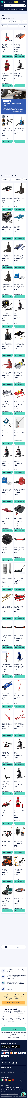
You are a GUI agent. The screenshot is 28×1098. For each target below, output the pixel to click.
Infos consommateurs (6, 1096)
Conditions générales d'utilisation (9, 1094)
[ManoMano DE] (9, 1080)
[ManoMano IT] (2, 1080)
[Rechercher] (5, 6)
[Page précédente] (3, 947)
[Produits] (2, 5)
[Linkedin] (2, 1062)
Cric (3, 15)
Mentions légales (5, 1089)
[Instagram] (13, 1062)
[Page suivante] (24, 947)
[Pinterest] (9, 1062)
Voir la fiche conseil (18, 111)
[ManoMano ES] (13, 1080)
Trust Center (4, 1092)
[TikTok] (17, 1062)
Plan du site (18, 1087)
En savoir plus (16, 1037)
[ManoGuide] (23, 1094)
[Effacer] (24, 6)
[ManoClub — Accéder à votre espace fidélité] (16, 2)
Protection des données (17, 1089)
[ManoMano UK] (6, 1080)
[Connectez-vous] (20, 2)
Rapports (16, 1096)
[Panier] (24, 2)
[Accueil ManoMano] (7, 2)
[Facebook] (6, 1062)
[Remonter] (22, 1080)
